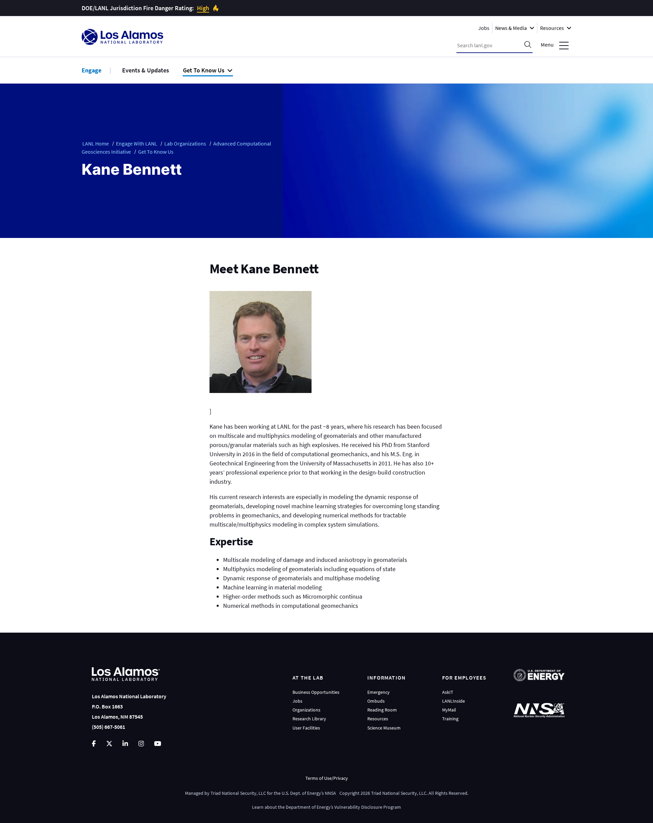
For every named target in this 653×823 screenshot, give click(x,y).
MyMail (449, 710)
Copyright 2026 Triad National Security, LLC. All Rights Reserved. (403, 793)
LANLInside (453, 701)
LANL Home (95, 143)
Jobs (483, 27)
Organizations (306, 710)
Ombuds (376, 701)
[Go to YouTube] (157, 743)
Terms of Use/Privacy (326, 778)
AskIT (447, 692)
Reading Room (382, 710)
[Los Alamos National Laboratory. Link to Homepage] (122, 37)
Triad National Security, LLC (238, 793)
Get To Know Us (155, 151)
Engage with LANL (136, 143)
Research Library (309, 719)
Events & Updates (145, 70)
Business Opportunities (315, 692)
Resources (377, 719)
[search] (528, 45)
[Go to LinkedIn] (125, 743)
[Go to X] (109, 743)
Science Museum (384, 728)
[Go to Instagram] (141, 743)
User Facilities (306, 728)
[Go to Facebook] (94, 743)
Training (450, 719)
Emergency (378, 692)
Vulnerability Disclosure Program (367, 807)
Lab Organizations (185, 143)
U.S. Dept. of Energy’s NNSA (309, 793)
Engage (91, 70)
